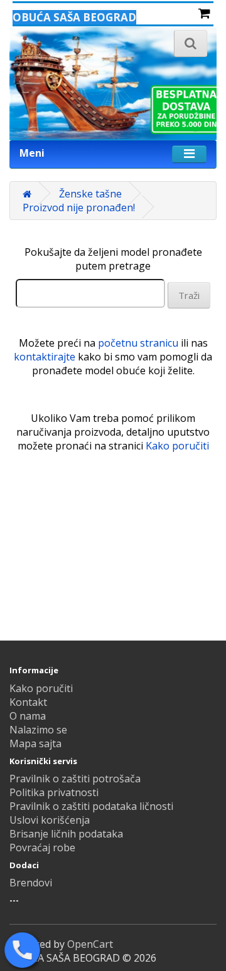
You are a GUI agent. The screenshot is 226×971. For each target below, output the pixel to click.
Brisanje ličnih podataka (66, 834)
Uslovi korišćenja (49, 820)
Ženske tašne (90, 194)
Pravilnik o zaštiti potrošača (75, 778)
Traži (189, 295)
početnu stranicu (138, 343)
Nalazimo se (38, 730)
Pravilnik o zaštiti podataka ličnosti (91, 806)
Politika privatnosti (54, 792)
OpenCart (90, 944)
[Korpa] (204, 14)
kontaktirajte (44, 357)
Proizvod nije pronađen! (79, 207)
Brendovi (30, 883)
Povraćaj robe (42, 847)
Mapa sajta (35, 743)
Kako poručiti (177, 446)
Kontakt (28, 702)
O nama (27, 716)
